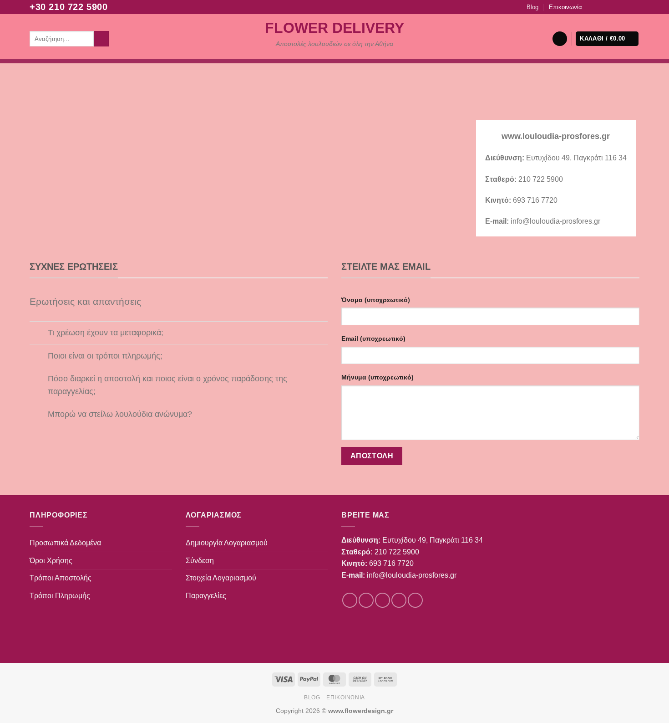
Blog (532, 7)
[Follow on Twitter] (609, 7)
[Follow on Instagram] (600, 7)
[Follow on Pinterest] (635, 7)
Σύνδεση (200, 560)
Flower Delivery (334, 28)
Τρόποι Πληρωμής (60, 596)
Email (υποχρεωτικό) (373, 338)
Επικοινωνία (565, 7)
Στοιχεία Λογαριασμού (221, 578)
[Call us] (626, 7)
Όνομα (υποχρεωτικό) (375, 299)
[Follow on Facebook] (591, 7)
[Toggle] (38, 334)
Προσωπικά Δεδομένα (65, 543)
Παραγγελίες (206, 596)
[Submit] (101, 38)
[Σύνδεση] (559, 38)
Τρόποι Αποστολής (60, 578)
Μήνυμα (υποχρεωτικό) (377, 377)
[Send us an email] (617, 7)
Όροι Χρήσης (51, 560)
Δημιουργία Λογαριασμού (227, 543)
